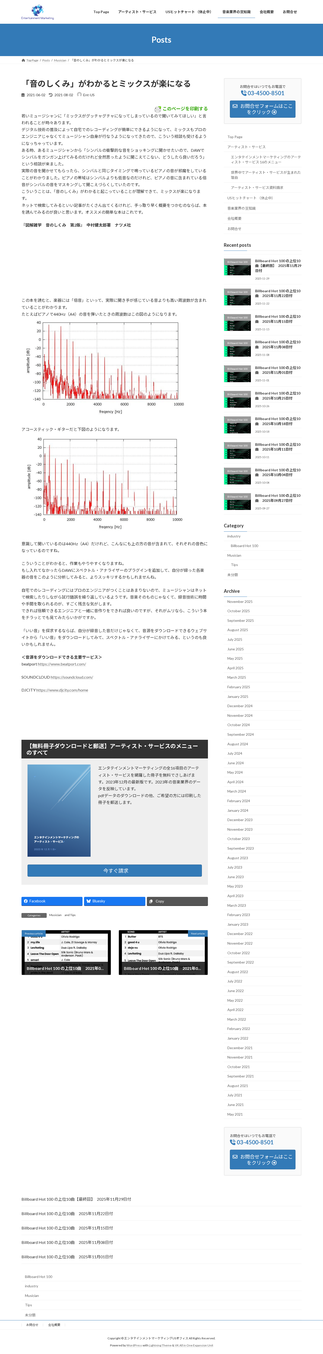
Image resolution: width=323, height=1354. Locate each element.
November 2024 (240, 715)
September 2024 (240, 734)
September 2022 (240, 962)
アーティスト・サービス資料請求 (257, 187)
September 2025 (240, 620)
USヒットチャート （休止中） (251, 198)
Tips (73, 915)
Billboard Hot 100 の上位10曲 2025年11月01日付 (67, 1256)
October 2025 (238, 611)
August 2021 (237, 1085)
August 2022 (237, 971)
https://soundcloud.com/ (72, 677)
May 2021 (235, 1114)
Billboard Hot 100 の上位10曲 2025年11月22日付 (67, 1213)
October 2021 (238, 1066)
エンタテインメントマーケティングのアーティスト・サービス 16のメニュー (266, 159)
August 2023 (237, 857)
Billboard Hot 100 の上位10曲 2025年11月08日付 (67, 1242)
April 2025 (235, 668)
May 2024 (235, 772)
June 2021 (235, 1104)
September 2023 (240, 848)
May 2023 (235, 886)
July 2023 (234, 867)
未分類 (232, 574)
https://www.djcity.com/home (62, 689)
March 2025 (236, 677)
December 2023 (240, 820)
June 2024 (235, 762)
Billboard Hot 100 (244, 546)
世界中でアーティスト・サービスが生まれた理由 (266, 174)
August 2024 (237, 744)
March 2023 (236, 905)
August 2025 (237, 630)
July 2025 (234, 639)
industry (233, 536)
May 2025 (235, 658)
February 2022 (238, 1028)
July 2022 (234, 981)
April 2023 (235, 896)
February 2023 (238, 915)
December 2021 (240, 1047)
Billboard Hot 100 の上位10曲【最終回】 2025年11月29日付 (278, 265)
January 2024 (237, 810)
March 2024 (236, 791)
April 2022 (235, 1009)
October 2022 (238, 952)
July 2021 (234, 1095)
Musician (55, 915)
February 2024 (238, 801)
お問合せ (234, 228)
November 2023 (240, 829)
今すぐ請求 (115, 871)
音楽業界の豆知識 (241, 208)
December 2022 (240, 933)
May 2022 (235, 1000)
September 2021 (240, 1076)
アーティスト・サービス (246, 146)
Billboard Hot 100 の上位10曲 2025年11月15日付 (67, 1227)
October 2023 (238, 838)
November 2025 (240, 601)
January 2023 (237, 924)
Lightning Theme (160, 1345)
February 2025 (238, 687)
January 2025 (237, 696)
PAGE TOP (310, 1308)
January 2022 (237, 1038)
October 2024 (238, 725)
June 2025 (235, 649)
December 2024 (240, 706)
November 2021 (240, 1057)
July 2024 (234, 753)
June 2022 (235, 991)
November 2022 (240, 943)
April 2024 (235, 781)
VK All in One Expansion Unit (194, 1345)
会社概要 (234, 218)
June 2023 (235, 876)
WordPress (134, 1345)
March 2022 (236, 1019)
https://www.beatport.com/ (62, 663)
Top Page (235, 137)
